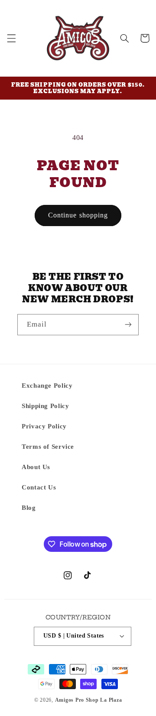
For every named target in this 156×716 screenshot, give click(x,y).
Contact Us (39, 487)
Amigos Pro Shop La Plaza (88, 700)
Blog (29, 507)
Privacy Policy (44, 426)
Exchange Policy (47, 385)
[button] (11, 38)
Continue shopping (78, 215)
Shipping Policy (45, 405)
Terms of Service (48, 446)
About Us (36, 466)
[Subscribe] (128, 324)
